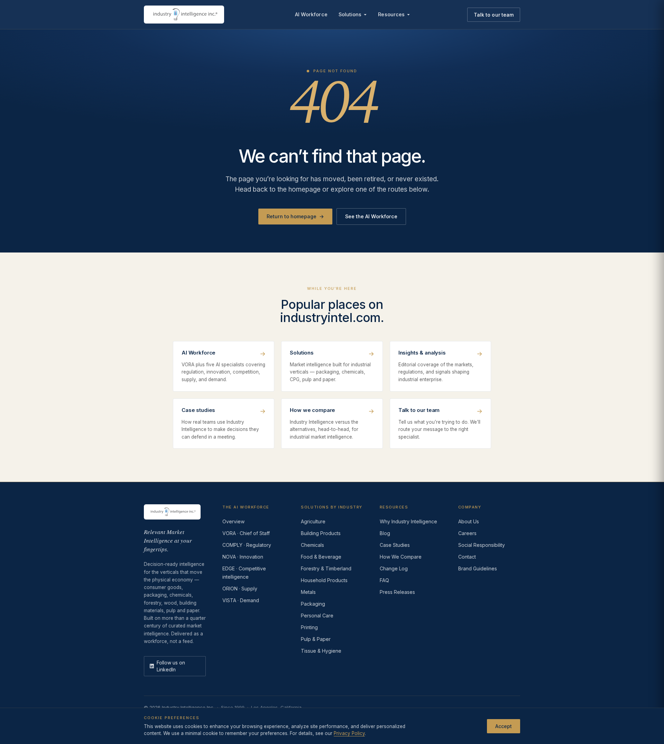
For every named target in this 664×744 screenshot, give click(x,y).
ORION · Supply (239, 588)
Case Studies (395, 545)
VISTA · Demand (240, 600)
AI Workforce (311, 14)
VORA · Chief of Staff (246, 533)
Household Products (324, 580)
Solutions (350, 14)
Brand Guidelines (477, 568)
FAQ (384, 580)
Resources (391, 14)
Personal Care (317, 615)
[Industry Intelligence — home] (184, 15)
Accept (503, 726)
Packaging (313, 604)
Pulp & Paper (316, 639)
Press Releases (397, 592)
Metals (308, 592)
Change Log (394, 568)
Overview (233, 521)
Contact (467, 557)
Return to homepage (295, 216)
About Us (468, 521)
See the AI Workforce (371, 216)
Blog (385, 533)
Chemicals (312, 545)
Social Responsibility (481, 545)
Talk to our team (494, 15)
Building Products (321, 533)
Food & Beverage (321, 557)
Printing (309, 627)
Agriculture (313, 521)
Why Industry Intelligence (408, 521)
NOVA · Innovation (242, 557)
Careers (467, 533)
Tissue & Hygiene (321, 651)
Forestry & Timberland (326, 568)
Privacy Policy (349, 733)
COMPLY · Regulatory (246, 545)
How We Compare (401, 557)
